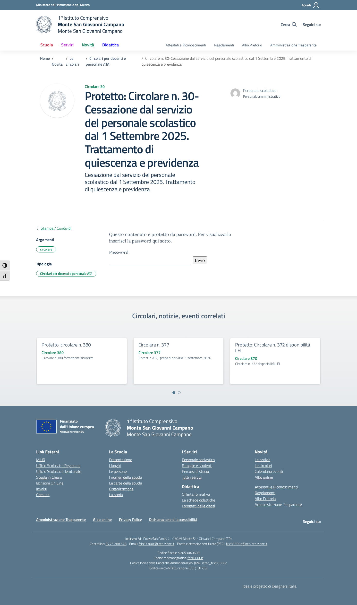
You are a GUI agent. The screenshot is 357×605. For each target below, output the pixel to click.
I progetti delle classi (198, 506)
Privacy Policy (130, 519)
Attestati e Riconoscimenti (186, 45)
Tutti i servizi (192, 477)
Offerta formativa (196, 494)
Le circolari (263, 465)
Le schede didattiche (198, 500)
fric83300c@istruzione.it (156, 543)
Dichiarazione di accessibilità (173, 519)
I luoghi (115, 465)
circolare (46, 249)
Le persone (118, 471)
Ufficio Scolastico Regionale (58, 465)
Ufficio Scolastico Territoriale (58, 471)
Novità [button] (88, 45)
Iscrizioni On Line (49, 483)
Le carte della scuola (125, 483)
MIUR (40, 460)
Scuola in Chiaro (49, 477)
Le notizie (262, 460)
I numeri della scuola (125, 477)
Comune (43, 495)
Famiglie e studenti (197, 465)
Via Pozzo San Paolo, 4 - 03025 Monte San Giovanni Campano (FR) (185, 538)
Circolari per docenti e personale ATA (66, 273)
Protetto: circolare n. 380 (66, 344)
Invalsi (41, 489)
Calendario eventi (269, 471)
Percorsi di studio (195, 471)
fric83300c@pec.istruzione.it (246, 543)
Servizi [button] (67, 45)
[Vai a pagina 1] (173, 392)
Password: (119, 252)
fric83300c (195, 557)
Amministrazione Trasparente (293, 45)
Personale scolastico (198, 460)
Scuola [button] (46, 45)
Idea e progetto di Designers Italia (270, 586)
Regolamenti (224, 45)
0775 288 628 (116, 543)
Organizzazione (121, 489)
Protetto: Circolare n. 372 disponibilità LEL (272, 347)
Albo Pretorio (252, 45)
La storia (116, 495)
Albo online (264, 477)
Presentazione (120, 460)
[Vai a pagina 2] (179, 392)
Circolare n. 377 (153, 344)
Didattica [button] (110, 45)
